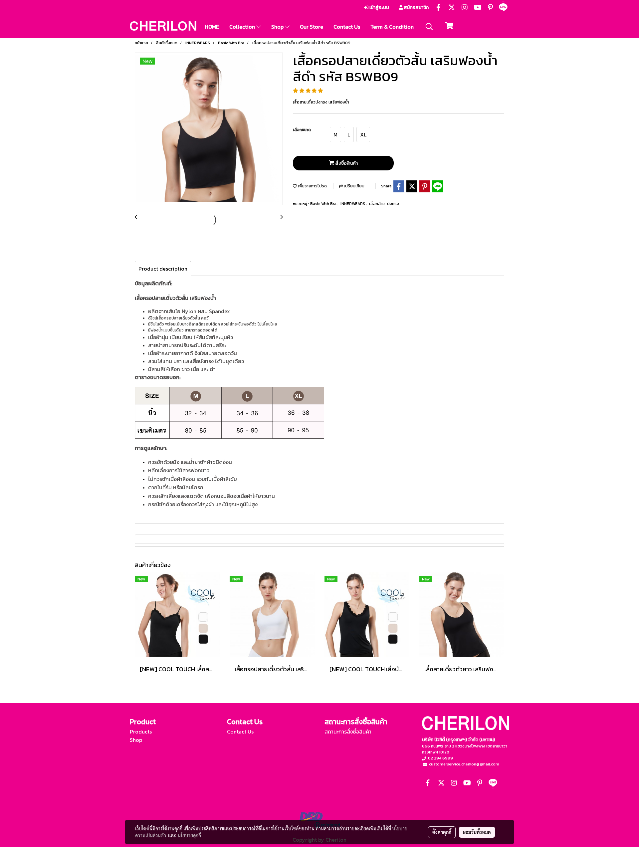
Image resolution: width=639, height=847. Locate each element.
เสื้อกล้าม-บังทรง (384, 204)
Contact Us (346, 27)
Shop (278, 27)
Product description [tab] (162, 269)
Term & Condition (392, 27)
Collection (242, 27)
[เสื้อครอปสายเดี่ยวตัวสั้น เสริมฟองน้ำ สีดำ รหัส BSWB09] (209, 129)
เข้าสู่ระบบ (378, 7)
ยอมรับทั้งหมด (477, 832)
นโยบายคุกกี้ (189, 835)
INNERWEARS (353, 204)
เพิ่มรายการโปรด (312, 186)
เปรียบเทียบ (353, 186)
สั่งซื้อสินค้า (346, 163)
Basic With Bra (323, 204)
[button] (429, 26)
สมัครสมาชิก (416, 7)
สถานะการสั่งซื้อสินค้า (347, 732)
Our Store (311, 27)
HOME (212, 27)
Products (141, 732)
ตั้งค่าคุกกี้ (441, 832)
